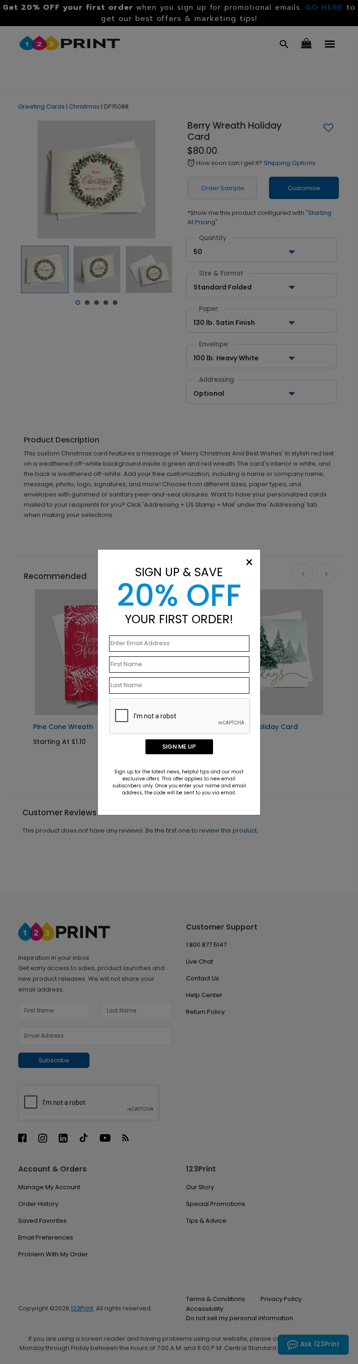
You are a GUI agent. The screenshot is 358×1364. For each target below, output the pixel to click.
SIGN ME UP (179, 746)
